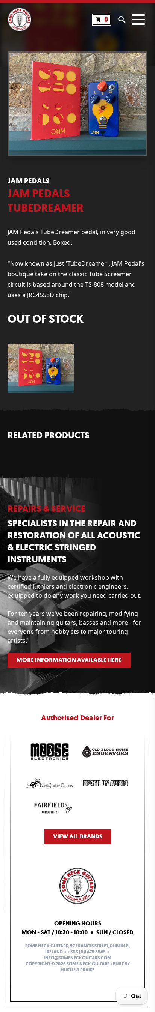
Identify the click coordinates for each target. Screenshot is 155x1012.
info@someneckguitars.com (77, 958)
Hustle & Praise (77, 970)
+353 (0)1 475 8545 (87, 952)
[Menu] (138, 20)
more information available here (69, 660)
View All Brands (77, 836)
